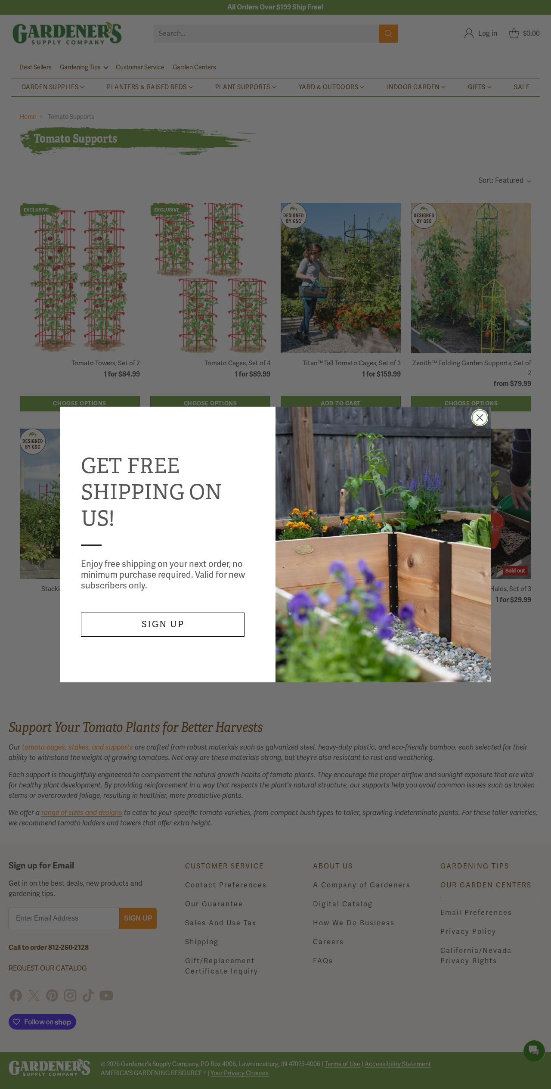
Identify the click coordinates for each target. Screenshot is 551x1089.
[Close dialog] (479, 417)
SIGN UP (163, 624)
